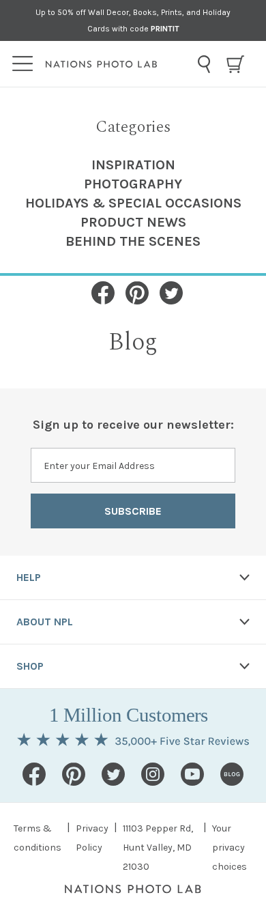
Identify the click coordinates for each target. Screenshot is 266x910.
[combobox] (204, 64)
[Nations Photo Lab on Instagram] (152, 774)
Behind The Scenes (133, 241)
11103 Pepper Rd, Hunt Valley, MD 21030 (158, 847)
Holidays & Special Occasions (133, 203)
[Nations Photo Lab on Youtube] (192, 774)
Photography (133, 184)
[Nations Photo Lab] (118, 64)
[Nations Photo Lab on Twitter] (113, 774)
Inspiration (133, 165)
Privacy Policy (92, 838)
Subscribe (133, 510)
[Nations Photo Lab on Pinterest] (73, 774)
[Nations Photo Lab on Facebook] (34, 774)
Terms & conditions (37, 838)
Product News (133, 222)
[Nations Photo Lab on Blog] (231, 774)
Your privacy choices (229, 847)
